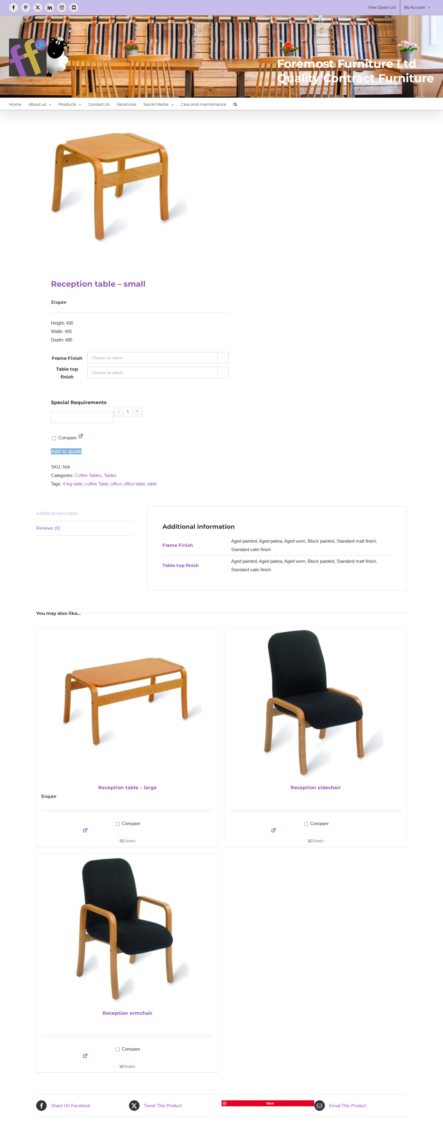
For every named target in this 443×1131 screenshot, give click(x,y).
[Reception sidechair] (316, 703)
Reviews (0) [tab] (48, 528)
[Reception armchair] (127, 929)
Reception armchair (127, 1013)
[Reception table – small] (125, 188)
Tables (110, 475)
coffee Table (96, 483)
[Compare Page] (81, 437)
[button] (235, 104)
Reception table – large (127, 787)
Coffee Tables (88, 475)
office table (134, 483)
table (152, 483)
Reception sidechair (316, 787)
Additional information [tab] (57, 513)
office (116, 483)
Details (129, 841)
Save (270, 1103)
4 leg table (73, 483)
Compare (67, 437)
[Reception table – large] (127, 703)
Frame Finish (67, 358)
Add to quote (66, 451)
